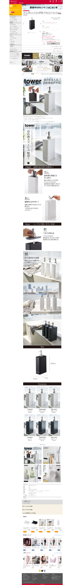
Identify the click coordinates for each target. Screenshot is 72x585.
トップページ (24, 4)
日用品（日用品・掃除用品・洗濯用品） (36, 4)
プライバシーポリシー (13, 48)
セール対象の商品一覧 (13, 17)
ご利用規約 (11, 46)
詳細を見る (25, 531)
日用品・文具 (28, 4)
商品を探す (24, 574)
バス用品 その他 (48, 4)
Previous (23, 541)
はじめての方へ (12, 43)
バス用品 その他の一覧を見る (57, 48)
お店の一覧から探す (13, 24)
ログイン (13, 62)
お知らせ (11, 39)
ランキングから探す (13, 31)
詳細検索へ (11, 14)
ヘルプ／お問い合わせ (46, 574)
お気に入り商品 (25, 575)
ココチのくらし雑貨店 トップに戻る (56, 46)
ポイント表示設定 (34, 578)
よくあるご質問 (12, 41)
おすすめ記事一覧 (34, 574)
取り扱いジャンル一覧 (26, 578)
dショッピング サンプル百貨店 (14, 53)
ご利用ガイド (12, 36)
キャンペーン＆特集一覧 (13, 19)
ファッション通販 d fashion (14, 58)
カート (33, 575)
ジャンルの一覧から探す (13, 26)
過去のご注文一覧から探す (13, 29)
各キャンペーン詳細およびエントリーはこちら (48, 37)
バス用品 (43, 4)
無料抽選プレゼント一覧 (13, 21)
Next (60, 541)
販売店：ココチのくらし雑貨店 (55, 17)
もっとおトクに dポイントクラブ (14, 56)
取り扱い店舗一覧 (25, 579)
